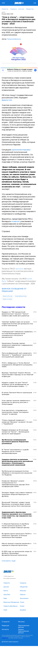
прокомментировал (21, 150)
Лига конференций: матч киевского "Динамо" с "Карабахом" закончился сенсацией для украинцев (17, 355)
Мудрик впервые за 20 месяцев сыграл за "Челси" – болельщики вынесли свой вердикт (15, 432)
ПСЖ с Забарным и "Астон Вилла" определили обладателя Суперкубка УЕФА (17, 364)
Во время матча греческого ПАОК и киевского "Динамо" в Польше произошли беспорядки (16, 535)
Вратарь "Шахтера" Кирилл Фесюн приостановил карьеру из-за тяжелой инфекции (17, 374)
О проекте (6, 622)
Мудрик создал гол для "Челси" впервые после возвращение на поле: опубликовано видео (15, 384)
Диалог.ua (5, 638)
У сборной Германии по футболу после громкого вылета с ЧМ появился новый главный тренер (15, 525)
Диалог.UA (7, 100)
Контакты (5, 629)
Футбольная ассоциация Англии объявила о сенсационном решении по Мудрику (17, 473)
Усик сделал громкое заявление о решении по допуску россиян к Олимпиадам (16, 402)
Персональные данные (23, 626)
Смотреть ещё (9, 561)
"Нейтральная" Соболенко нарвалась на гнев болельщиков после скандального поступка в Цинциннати (17, 334)
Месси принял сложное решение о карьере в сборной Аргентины (16, 544)
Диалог (3, 12)
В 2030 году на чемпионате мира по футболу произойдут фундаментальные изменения (17, 553)
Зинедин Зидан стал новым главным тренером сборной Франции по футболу (17, 494)
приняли (19, 269)
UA (35, 3)
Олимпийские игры (21, 296)
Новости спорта (7, 299)
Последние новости (13, 307)
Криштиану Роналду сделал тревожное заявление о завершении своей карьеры (17, 345)
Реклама (21, 622)
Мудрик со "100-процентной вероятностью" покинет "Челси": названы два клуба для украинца (15, 314)
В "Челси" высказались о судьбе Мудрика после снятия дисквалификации (15, 451)
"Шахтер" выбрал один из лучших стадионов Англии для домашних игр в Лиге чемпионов (17, 323)
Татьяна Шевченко (14, 39)
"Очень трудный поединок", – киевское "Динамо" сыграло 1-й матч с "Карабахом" (17, 422)
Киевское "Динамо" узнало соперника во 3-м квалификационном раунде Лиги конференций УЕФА (16, 483)
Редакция (5, 625)
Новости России (7, 296)
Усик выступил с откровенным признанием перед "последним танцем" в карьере (15, 412)
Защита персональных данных (23, 631)
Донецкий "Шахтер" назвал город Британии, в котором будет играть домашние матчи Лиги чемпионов (16, 504)
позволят (15, 221)
